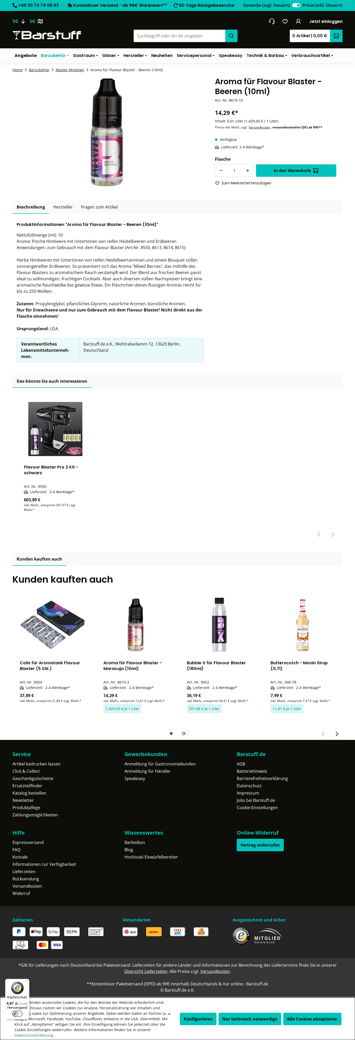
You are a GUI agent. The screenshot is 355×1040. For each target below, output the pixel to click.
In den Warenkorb (292, 170)
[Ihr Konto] (298, 21)
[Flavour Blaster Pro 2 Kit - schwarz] (55, 429)
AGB (241, 764)
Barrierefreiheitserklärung (262, 778)
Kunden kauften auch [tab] (39, 559)
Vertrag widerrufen (260, 845)
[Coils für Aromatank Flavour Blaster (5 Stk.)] (52, 625)
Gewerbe (266, 5)
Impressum (248, 793)
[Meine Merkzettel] (285, 21)
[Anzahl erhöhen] (247, 170)
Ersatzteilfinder (27, 786)
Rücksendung (25, 879)
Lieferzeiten (23, 871)
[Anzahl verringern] (221, 170)
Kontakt (20, 857)
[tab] (30, 207)
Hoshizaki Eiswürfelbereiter (151, 857)
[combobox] (179, 36)
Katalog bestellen (29, 793)
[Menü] (26, 982)
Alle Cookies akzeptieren (312, 1019)
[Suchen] (231, 36)
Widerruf (21, 893)
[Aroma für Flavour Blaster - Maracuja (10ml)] (135, 625)
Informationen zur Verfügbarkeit (44, 864)
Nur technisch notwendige (249, 1019)
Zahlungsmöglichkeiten (35, 815)
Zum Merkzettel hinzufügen (246, 183)
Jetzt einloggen (326, 21)
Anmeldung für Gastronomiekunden (160, 764)
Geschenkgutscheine (32, 778)
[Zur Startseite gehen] (46, 35)
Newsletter (23, 800)
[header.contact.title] (271, 21)
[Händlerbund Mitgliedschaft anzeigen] (268, 936)
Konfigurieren (198, 1019)
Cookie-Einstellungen (257, 807)
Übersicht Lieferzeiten (145, 971)
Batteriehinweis (252, 771)
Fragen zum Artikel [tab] (99, 207)
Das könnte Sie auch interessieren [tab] (52, 381)
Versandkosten (259, 127)
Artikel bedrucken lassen (36, 764)
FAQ (16, 850)
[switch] (296, 5)
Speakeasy (134, 778)
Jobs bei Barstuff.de (256, 800)
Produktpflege (26, 807)
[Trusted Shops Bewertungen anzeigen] (241, 936)
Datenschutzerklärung (34, 1035)
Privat (323, 5)
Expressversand (28, 842)
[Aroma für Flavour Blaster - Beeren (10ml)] (107, 132)
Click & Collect (26, 771)
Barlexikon (134, 842)
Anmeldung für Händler (147, 771)
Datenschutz (249, 786)
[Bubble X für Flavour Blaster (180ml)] (219, 625)
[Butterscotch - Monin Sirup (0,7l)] (303, 625)
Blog (128, 850)
